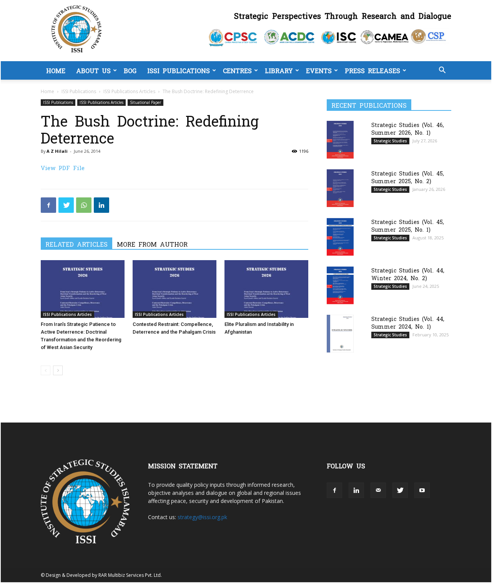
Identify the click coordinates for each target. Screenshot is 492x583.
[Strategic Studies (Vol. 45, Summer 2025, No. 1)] (340, 237)
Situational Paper (145, 102)
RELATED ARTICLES (76, 244)
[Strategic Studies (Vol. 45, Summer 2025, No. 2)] (340, 188)
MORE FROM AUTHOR (152, 244)
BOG (130, 70)
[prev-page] (45, 370)
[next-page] (58, 370)
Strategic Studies (390, 141)
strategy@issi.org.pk (202, 517)
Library (279, 70)
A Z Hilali (57, 151)
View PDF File (63, 167)
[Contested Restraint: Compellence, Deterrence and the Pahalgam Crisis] (174, 289)
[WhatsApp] (83, 205)
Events (319, 70)
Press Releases (372, 70)
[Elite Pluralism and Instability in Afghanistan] (266, 289)
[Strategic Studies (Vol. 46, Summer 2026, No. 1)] (340, 139)
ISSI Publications (178, 70)
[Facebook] (48, 205)
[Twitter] (66, 205)
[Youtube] (422, 490)
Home (55, 70)
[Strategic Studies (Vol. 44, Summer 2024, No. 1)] (340, 333)
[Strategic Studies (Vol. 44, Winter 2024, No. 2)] (340, 285)
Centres (237, 70)
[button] (442, 71)
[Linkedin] (101, 205)
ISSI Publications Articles (129, 91)
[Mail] (378, 490)
